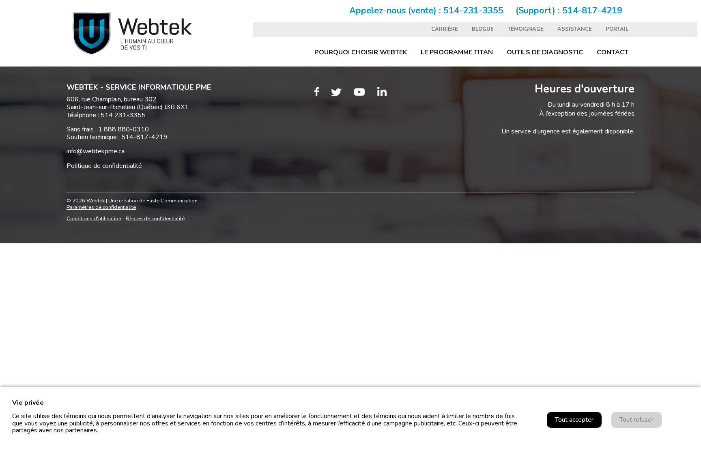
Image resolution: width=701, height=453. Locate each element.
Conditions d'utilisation (94, 218)
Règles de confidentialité (155, 218)
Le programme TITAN (457, 52)
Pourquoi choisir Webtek (360, 52)
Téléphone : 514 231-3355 (106, 115)
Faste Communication (172, 200)
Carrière (444, 29)
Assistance (574, 29)
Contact (612, 52)
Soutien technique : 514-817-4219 (117, 137)
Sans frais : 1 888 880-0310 (108, 129)
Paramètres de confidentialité (101, 207)
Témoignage (525, 29)
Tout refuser (636, 419)
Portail (617, 29)
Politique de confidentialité (104, 165)
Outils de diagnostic (545, 52)
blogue (483, 29)
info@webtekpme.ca (96, 151)
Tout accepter (574, 419)
